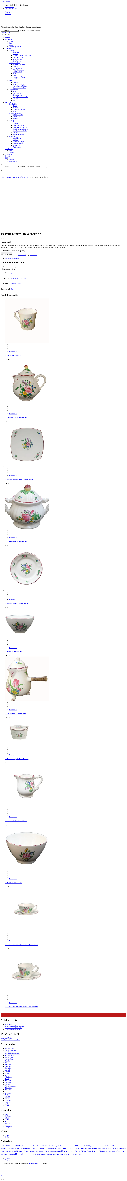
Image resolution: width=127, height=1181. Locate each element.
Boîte (6, 1114)
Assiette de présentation (12, 1054)
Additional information (12, 258)
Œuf (6, 1121)
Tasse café (8, 1100)
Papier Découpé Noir (19, 88)
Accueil (7, 38)
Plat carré (8, 1080)
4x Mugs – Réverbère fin (13, 355)
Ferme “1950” (17, 116)
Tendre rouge (17, 147)
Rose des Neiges (18, 143)
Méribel (15, 118)
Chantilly (15, 124)
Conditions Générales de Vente (10, 1040)
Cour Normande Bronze (20, 129)
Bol (6, 1063)
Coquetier (8, 1068)
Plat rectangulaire (10, 1086)
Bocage (15, 122)
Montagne (12, 136)
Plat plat (7, 1084)
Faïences (11, 159)
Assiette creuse (9, 1052)
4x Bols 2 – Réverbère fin (13, 652)
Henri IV (15, 111)
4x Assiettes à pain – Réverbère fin (16, 603)
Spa (14, 100)
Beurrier (7, 1061)
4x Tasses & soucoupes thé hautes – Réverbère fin (21, 1007)
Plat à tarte (8, 1089)
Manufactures (13, 161)
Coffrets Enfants (18, 93)
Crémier (7, 1071)
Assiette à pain (9, 1059)
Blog (6, 158)
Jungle (15, 73)
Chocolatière (9, 1066)
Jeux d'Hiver (116, 1148)
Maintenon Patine (18, 134)
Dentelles (16, 82)
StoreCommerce (33, 1163)
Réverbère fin (17, 61)
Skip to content (5, 1)
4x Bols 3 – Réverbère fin (13, 883)
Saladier (7, 1097)
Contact (7, 156)
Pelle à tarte (33, 255)
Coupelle (7, 1070)
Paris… (15, 75)
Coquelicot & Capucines (20, 127)
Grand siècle (13, 104)
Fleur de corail (17, 68)
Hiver (10, 81)
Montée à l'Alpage (36, 1151)
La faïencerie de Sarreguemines (14, 1026)
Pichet (7, 1079)
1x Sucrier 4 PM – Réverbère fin (16, 541)
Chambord (16, 66)
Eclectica (15, 98)
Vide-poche (8, 1127)
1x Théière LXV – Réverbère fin (16, 417)
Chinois (15, 54)
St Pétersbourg (17, 145)
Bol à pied (8, 1064)
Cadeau (7, 1135)
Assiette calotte (9, 1048)
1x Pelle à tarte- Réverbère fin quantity (13, 251)
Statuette (7, 1123)
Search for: (23, 30)
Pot (6, 1091)
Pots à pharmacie (18, 57)
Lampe (7, 1119)
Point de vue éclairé (19, 77)
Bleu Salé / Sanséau (19, 64)
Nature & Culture (14, 63)
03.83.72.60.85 (9, 7)
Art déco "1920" (5, 1146)
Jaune (17, 278)
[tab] (65, 258)
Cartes (11, 41)
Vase (6, 1125)
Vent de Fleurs (17, 79)
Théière (7, 1106)
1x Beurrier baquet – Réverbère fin (16, 759)
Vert (25, 278)
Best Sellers (30, 1146)
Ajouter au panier (6, 253)
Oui (12, 289)
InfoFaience (8, 1024)
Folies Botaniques (18, 70)
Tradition (11, 50)
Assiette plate (9, 1057)
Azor (14, 91)
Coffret (7, 1137)
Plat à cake (8, 1088)
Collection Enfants (18, 125)
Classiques (12, 120)
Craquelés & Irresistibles (20, 97)
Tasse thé (8, 1102)
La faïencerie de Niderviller (13, 1028)
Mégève (15, 140)
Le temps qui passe (15, 113)
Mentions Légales (6, 1038)
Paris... (105, 1151)
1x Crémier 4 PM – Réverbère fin (16, 821)
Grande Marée (17, 72)
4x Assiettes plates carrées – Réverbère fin (19, 479)
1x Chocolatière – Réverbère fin (15, 714)
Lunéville (8, 48)
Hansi (10, 43)
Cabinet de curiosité (19, 109)
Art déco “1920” (18, 115)
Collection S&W (18, 95)
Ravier (7, 1095)
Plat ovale (8, 1082)
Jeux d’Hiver (17, 138)
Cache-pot (8, 1116)
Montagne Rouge (18, 141)
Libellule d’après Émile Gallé (22, 55)
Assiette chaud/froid (11, 1050)
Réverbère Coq (17, 59)
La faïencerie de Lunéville (13, 1029)
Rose (21, 278)
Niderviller (8, 102)
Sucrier (7, 1098)
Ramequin (8, 1093)
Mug (6, 1075)
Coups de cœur (13, 90)
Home (3, 177)
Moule (7, 1073)
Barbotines (16, 52)
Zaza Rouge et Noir (15, 46)
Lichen (11, 45)
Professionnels (9, 154)
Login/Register (5, 32)
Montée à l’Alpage (18, 84)
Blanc (12, 278)
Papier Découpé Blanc (20, 86)
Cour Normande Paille (20, 131)
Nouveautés (8, 39)
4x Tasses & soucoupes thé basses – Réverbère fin (21, 945)
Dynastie (15, 133)
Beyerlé (15, 107)
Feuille (7, 1118)
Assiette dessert (9, 1055)
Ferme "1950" (74, 1148)
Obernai (11, 152)
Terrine (7, 1104)
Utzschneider (9, 149)
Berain (15, 106)
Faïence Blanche (16, 283)
